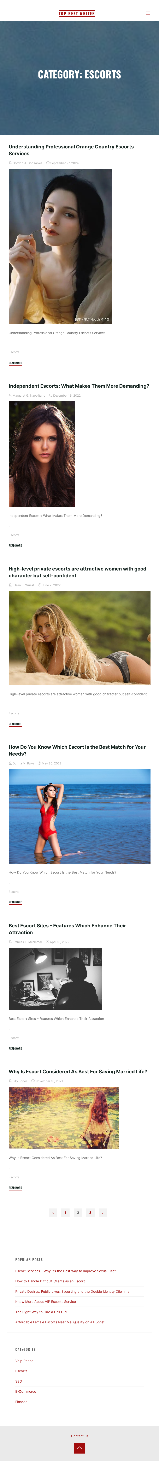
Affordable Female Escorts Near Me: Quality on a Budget (60, 1322)
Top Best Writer (77, 13)
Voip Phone (24, 1361)
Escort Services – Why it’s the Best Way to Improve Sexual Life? (65, 1271)
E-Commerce (25, 1391)
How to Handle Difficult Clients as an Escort (50, 1281)
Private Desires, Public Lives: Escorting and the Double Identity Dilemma (72, 1291)
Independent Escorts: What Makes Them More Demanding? (79, 386)
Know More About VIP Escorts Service (45, 1302)
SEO (18, 1381)
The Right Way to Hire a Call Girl (41, 1312)
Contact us (79, 1436)
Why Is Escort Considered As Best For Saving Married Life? (78, 1072)
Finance (21, 1402)
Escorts (14, 352)
